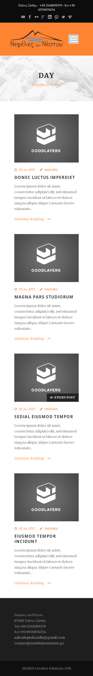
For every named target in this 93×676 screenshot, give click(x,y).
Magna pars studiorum (43, 297)
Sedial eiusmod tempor (43, 416)
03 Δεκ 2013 (27, 170)
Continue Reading (29, 219)
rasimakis (51, 170)
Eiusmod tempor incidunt (35, 538)
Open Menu (73, 39)
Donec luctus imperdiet (44, 177)
